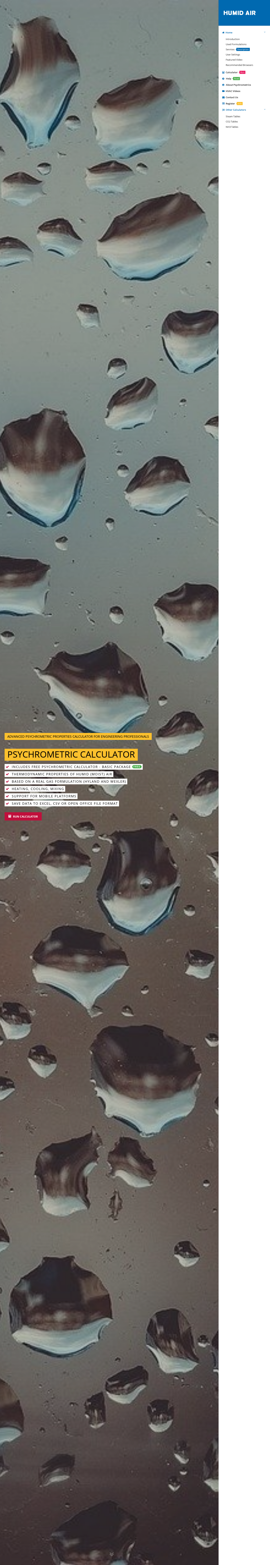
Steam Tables (232, 116)
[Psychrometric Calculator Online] (240, 3)
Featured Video (233, 59)
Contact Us (231, 97)
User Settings (232, 54)
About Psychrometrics (237, 84)
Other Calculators (235, 109)
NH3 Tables (231, 126)
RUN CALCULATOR (25, 816)
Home (228, 32)
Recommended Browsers (239, 65)
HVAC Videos (232, 91)
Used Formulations (235, 44)
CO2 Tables (231, 121)
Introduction (232, 39)
